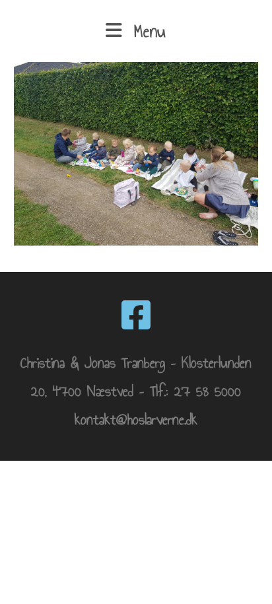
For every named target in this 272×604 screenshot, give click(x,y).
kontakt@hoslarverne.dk (136, 420)
